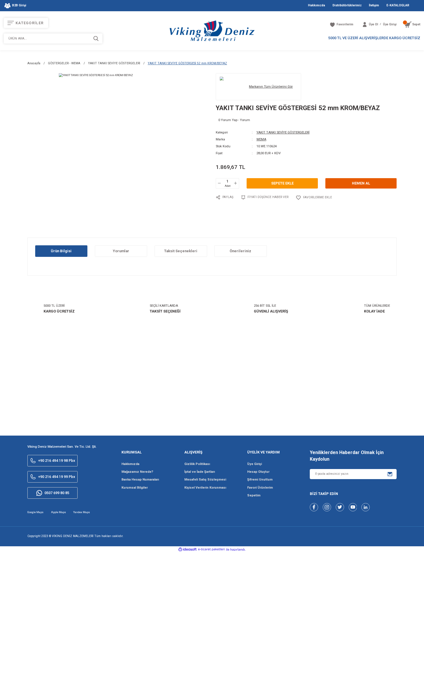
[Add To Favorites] (314, 197)
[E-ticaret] (211, 549)
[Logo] (212, 30)
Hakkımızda (130, 464)
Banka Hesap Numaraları (140, 479)
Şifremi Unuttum (260, 479)
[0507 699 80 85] (393, 682)
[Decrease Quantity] (219, 183)
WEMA (261, 139)
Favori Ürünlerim (260, 487)
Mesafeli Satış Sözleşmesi (205, 479)
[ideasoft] (187, 549)
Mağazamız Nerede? (137, 472)
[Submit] (390, 474)
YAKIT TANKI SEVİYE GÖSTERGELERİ (282, 132)
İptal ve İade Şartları (199, 472)
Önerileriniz (240, 251)
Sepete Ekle (282, 183)
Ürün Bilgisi (61, 251)
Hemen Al (361, 183)
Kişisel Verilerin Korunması (205, 487)
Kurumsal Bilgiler (134, 487)
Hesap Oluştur (258, 472)
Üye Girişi (254, 464)
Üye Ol (373, 24)
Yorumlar (121, 251)
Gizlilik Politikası (197, 464)
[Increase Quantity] (235, 183)
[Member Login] (365, 24)
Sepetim (253, 495)
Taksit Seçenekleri (180, 251)
